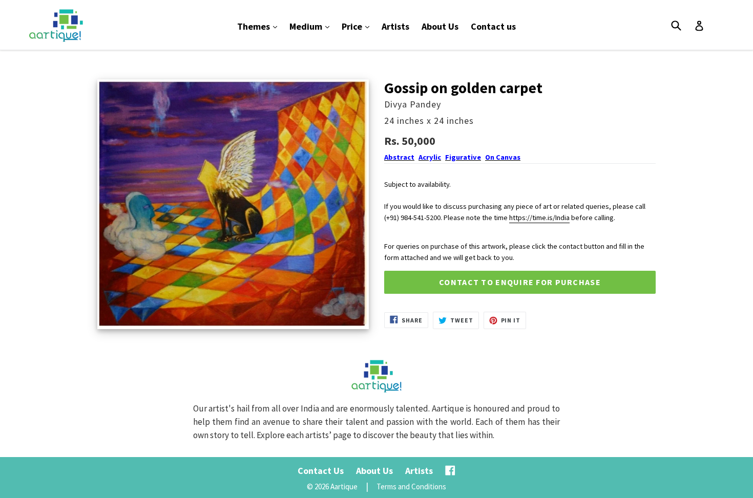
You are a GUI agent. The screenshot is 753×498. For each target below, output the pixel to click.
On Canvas (502, 157)
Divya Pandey (412, 104)
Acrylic (430, 157)
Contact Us (321, 471)
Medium (311, 26)
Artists (395, 26)
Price (358, 26)
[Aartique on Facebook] (450, 471)
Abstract (399, 157)
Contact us (493, 26)
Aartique (344, 486)
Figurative (463, 157)
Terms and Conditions (411, 486)
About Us (440, 26)
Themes (259, 26)
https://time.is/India (539, 217)
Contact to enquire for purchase (520, 282)
